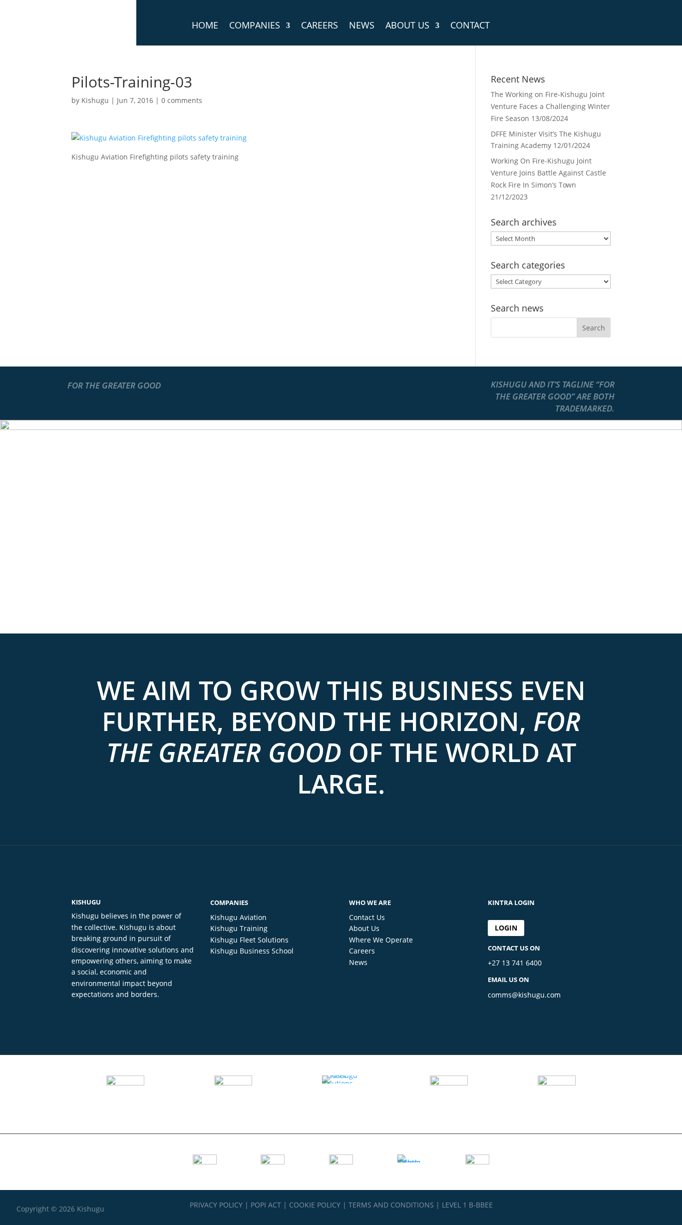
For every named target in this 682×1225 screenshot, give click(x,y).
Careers (362, 951)
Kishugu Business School (252, 951)
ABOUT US (407, 25)
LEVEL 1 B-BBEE (467, 1205)
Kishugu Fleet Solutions (249, 939)
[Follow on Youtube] (658, 1208)
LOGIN (506, 927)
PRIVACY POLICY (216, 1205)
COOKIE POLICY (315, 1205)
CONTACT (470, 25)
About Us (364, 928)
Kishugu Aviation (238, 917)
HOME (205, 25)
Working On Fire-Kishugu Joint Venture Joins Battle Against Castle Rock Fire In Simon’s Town (548, 173)
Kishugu (95, 100)
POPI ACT (266, 1205)
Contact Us (367, 917)
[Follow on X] (638, 1208)
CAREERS (319, 25)
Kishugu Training (239, 928)
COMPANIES (254, 25)
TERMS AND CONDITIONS (391, 1205)
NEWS (361, 25)
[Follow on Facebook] (618, 1208)
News (358, 962)
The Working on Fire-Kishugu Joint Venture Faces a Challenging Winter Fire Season (550, 106)
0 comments (181, 100)
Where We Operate (381, 939)
